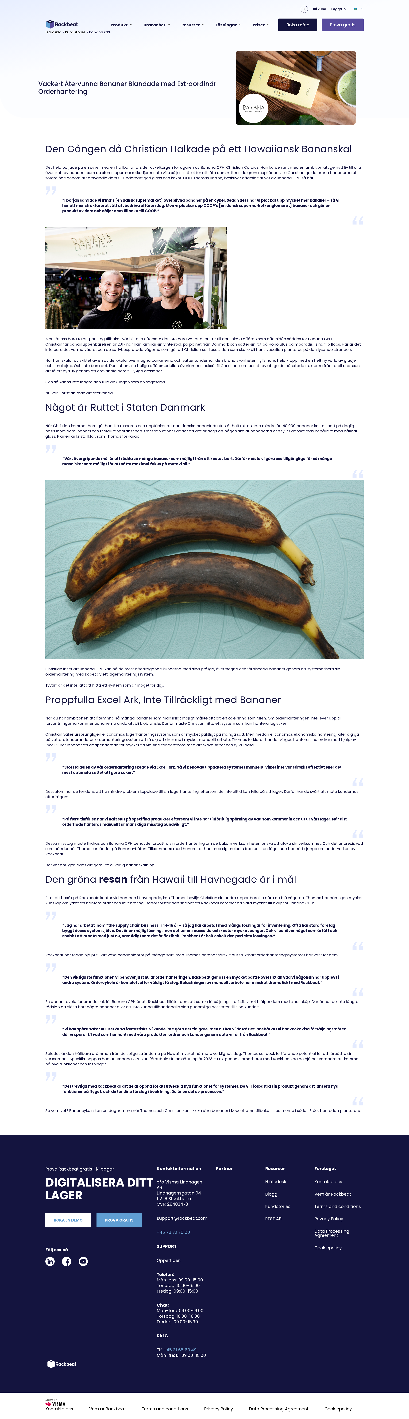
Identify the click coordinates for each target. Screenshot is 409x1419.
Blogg (271, 1194)
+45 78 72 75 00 (173, 1232)
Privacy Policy (328, 1219)
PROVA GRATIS (119, 1220)
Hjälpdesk (275, 1182)
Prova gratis (343, 25)
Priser (259, 25)
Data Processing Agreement (331, 1233)
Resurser (190, 25)
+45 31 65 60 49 (180, 1350)
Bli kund (319, 9)
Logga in (338, 9)
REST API (273, 1219)
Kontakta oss (328, 1182)
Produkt (119, 25)
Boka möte (297, 25)
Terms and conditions (337, 1206)
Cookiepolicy (328, 1248)
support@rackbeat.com (182, 1218)
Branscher (154, 25)
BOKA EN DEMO (68, 1220)
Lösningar (226, 25)
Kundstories (277, 1206)
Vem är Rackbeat (332, 1194)
